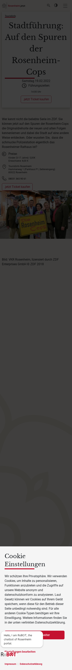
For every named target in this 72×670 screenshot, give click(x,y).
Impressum (10, 664)
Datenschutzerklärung (31, 664)
